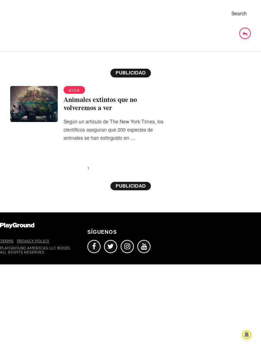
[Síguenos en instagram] (127, 246)
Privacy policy (33, 240)
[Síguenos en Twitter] (110, 246)
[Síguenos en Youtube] (144, 246)
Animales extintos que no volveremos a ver (100, 103)
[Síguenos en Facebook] (94, 246)
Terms (7, 240)
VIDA (74, 90)
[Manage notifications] (246, 334)
